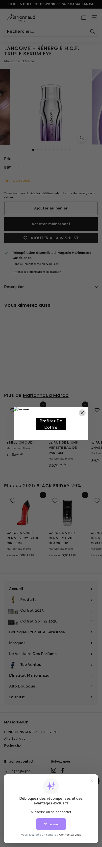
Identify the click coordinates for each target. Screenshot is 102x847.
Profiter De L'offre (51, 424)
